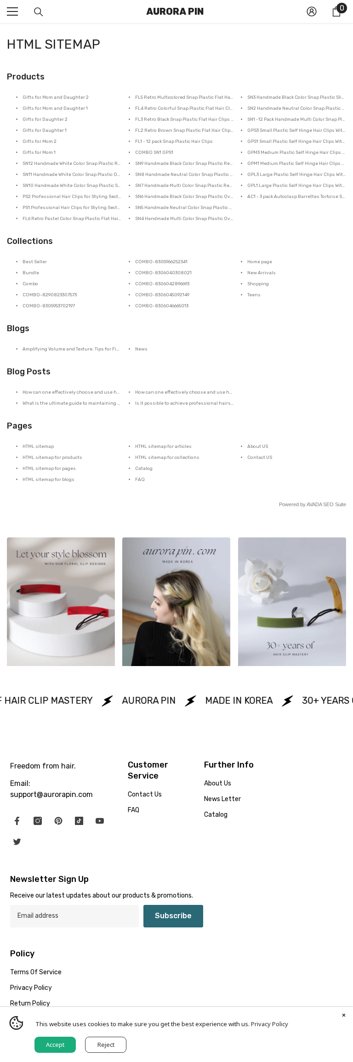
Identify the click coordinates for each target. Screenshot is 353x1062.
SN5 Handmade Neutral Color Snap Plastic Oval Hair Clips (198, 207)
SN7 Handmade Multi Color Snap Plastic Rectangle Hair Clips (202, 185)
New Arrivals (261, 273)
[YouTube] (100, 821)
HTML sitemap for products (52, 457)
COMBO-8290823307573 (50, 295)
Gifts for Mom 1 (39, 152)
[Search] (38, 11)
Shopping (258, 284)
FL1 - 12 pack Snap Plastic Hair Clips (174, 141)
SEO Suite (334, 504)
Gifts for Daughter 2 (45, 119)
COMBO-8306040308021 (163, 273)
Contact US (259, 457)
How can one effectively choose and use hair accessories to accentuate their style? (116, 392)
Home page (259, 262)
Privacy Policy (269, 1024)
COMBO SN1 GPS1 (154, 152)
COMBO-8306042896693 (162, 284)
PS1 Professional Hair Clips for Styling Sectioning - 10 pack (87, 207)
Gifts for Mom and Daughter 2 (56, 97)
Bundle (31, 273)
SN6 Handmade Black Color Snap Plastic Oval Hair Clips (196, 196)
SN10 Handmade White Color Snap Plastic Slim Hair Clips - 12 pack (95, 185)
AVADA (314, 504)
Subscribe (173, 915)
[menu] (12, 11)
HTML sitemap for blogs (48, 479)
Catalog (144, 468)
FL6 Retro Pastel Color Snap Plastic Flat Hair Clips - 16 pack (87, 218)
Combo (30, 284)
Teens (254, 295)
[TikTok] (79, 821)
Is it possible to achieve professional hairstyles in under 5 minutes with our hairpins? (231, 403)
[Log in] (312, 11)
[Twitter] (17, 841)
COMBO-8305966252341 (161, 262)
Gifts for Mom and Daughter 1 (55, 108)
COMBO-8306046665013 (161, 306)
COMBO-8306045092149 (162, 295)
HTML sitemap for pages (49, 468)
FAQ (140, 479)
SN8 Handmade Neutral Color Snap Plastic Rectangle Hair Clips (205, 174)
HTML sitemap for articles (163, 446)
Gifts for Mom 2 (40, 141)
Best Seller (35, 262)
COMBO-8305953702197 (49, 306)
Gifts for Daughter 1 (45, 130)
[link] (61, 601)
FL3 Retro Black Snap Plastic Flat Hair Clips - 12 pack (192, 119)
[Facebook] (17, 821)
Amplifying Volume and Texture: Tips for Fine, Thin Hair (83, 349)
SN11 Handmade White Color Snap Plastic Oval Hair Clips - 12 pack (94, 174)
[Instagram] (38, 821)
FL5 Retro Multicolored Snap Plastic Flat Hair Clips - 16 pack (200, 97)
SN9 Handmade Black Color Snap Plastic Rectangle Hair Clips (202, 163)
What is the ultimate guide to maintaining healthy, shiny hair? (92, 403)
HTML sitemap (38, 446)
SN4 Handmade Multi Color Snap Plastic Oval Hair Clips (196, 218)
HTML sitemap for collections (167, 457)
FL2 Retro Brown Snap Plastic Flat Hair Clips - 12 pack (194, 130)
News (141, 349)
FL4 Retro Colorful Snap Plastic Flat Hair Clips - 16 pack (195, 108)
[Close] (343, 1016)
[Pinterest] (58, 821)
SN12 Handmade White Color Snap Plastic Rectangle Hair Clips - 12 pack (101, 163)
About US (257, 446)
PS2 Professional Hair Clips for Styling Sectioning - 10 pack (88, 196)
